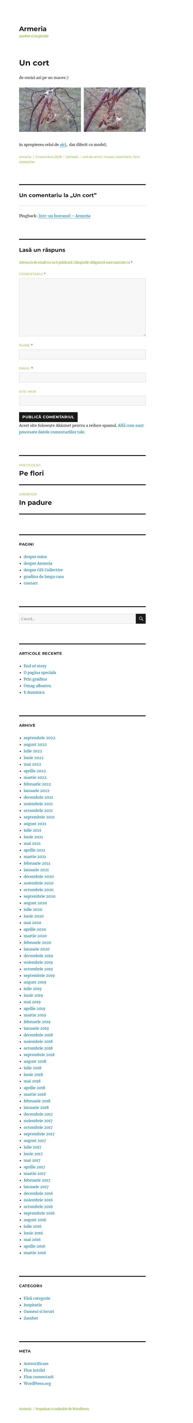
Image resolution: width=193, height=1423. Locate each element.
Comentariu (32, 274)
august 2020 (35, 902)
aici (63, 144)
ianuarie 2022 (36, 790)
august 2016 (35, 1219)
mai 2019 (32, 1002)
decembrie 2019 (38, 955)
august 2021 (35, 823)
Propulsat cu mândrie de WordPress (62, 1409)
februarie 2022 (37, 784)
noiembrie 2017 (38, 1120)
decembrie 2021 (38, 797)
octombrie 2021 (38, 810)
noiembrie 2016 (38, 1200)
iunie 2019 (33, 995)
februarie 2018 (37, 1101)
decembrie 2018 (38, 1035)
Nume (26, 345)
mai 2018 (32, 1081)
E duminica (34, 692)
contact (31, 583)
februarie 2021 (37, 863)
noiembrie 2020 (38, 883)
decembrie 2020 (39, 876)
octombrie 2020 (38, 889)
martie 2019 (35, 1015)
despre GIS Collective (43, 570)
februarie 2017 (37, 1180)
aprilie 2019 (34, 1008)
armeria (25, 157)
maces (109, 157)
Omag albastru (37, 685)
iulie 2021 (32, 830)
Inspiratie (33, 1305)
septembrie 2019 (39, 975)
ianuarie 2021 (36, 869)
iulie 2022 (33, 751)
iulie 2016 (33, 1226)
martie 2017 (35, 1173)
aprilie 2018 (34, 1087)
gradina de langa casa (44, 576)
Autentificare (36, 1363)
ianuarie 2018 (36, 1107)
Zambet (72, 157)
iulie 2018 (32, 1068)
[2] (115, 109)
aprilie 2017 (34, 1167)
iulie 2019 (33, 988)
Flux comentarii (38, 1376)
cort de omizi (92, 157)
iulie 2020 (33, 909)
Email (26, 368)
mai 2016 (32, 1239)
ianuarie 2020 (36, 949)
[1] (50, 109)
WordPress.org (37, 1383)
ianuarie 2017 (36, 1186)
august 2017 (35, 1140)
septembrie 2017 (39, 1134)
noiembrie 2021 (38, 803)
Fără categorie (37, 1298)
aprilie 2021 (34, 850)
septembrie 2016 (39, 1213)
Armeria (33, 29)
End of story (35, 666)
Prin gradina (35, 679)
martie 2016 (35, 1252)
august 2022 (35, 744)
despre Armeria (38, 563)
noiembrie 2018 (38, 1041)
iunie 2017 (33, 1153)
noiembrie (123, 157)
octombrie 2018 (38, 1048)
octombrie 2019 (38, 969)
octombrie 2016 (38, 1206)
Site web (27, 391)
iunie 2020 (34, 916)
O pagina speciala (40, 672)
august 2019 (35, 982)
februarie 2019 (37, 1021)
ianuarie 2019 (36, 1028)
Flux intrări (34, 1370)
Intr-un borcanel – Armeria (64, 215)
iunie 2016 (33, 1233)
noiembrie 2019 (38, 962)
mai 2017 (32, 1160)
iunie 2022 (34, 757)
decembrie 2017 (38, 1114)
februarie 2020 (37, 942)
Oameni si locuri (39, 1311)
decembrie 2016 (38, 1193)
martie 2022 (35, 777)
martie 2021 (35, 856)
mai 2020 (32, 922)
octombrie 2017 (38, 1127)
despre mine (35, 556)
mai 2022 (32, 764)
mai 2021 (32, 843)
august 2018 (35, 1061)
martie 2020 (35, 935)
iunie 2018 (33, 1074)
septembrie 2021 (39, 817)
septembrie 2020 (39, 896)
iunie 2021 (33, 836)
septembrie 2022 (39, 737)
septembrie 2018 (39, 1054)
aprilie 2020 (35, 929)
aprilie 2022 (35, 770)
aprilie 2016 (34, 1246)
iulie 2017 (32, 1147)
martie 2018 (35, 1094)
